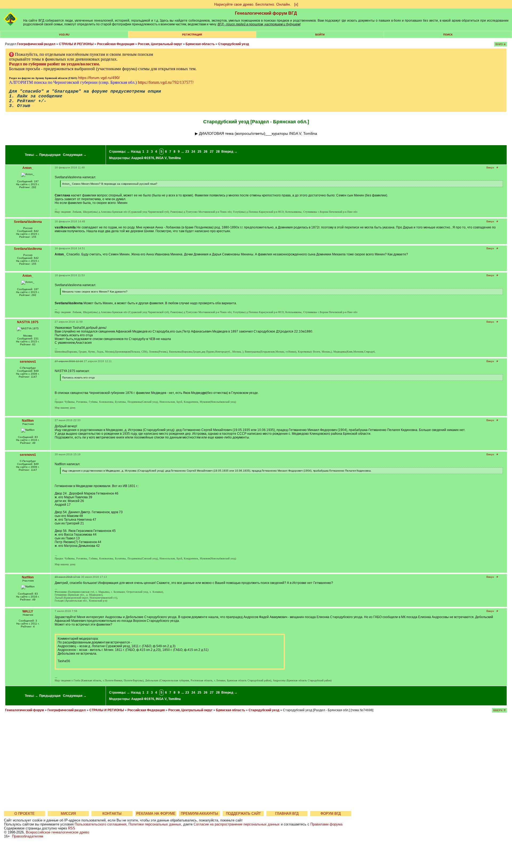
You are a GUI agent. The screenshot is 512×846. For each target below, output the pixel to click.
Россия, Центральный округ (160, 44)
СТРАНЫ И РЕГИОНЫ (76, 44)
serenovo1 (28, 361)
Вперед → (229, 151)
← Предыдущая (48, 155)
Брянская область (200, 44)
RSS (71, 828)
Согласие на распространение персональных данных (237, 824)
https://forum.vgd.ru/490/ (99, 78)
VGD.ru (64, 34)
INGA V (161, 158)
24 (193, 151)
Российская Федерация (115, 44)
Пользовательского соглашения (100, 824)
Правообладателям (27, 836)
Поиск (448, 34)
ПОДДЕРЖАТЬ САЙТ (243, 814)
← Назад (134, 151)
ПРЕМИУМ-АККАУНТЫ (199, 814)
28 (218, 151)
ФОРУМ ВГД (331, 814)
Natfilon (28, 420)
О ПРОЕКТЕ (24, 814)
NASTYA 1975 (27, 322)
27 (212, 151)
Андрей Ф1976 (142, 158)
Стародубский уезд (233, 44)
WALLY (27, 611)
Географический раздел (36, 44)
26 (205, 151)
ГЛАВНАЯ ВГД (287, 814)
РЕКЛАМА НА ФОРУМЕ (155, 814)
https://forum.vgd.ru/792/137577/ (166, 82)
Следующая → (74, 155)
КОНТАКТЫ (112, 814)
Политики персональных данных (155, 824)
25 (199, 151)
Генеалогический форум (24, 710)
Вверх (490, 167)
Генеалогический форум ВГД (266, 13)
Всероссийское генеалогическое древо (57, 832)
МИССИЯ (68, 814)
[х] (296, 4)
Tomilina (174, 158)
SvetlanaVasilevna (28, 222)
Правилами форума (326, 824)
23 (187, 151)
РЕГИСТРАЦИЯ (192, 34)
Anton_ (27, 168)
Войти (320, 34)
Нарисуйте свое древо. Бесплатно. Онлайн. (252, 4)
